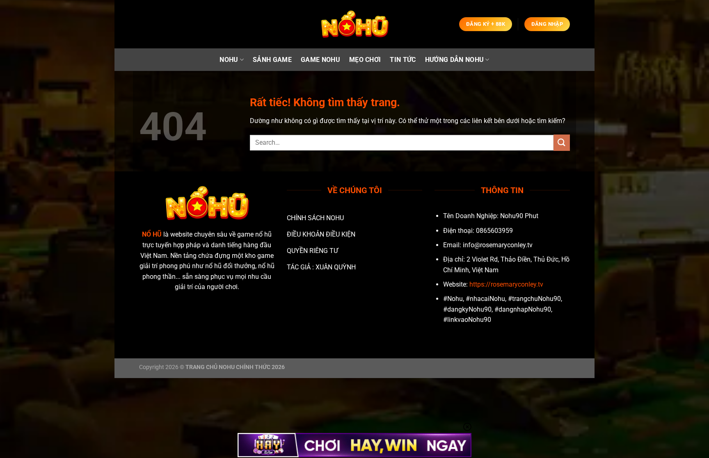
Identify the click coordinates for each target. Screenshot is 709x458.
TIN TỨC (403, 60)
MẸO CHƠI (365, 60)
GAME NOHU (320, 60)
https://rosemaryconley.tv (506, 284)
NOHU (229, 60)
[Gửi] (561, 142)
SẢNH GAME (272, 60)
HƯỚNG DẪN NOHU (454, 60)
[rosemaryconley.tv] (354, 24)
